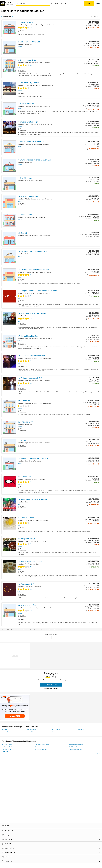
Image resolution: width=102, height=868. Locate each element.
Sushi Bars (21, 25)
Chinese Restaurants (45, 272)
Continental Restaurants (8, 747)
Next (56, 637)
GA (8, 630)
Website (20, 46)
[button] (98, 3)
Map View (8, 16)
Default (95, 17)
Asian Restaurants (44, 62)
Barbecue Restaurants (76, 744)
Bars (26, 180)
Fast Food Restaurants (76, 747)
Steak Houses (29, 461)
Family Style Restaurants (32, 85)
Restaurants (28, 44)
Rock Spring (56, 729)
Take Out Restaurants (31, 124)
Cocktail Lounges (33, 316)
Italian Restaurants (41, 749)
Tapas (37, 747)
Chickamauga (15, 630)
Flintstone (80, 729)
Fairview (54, 732)
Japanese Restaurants (47, 25)
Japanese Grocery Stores (32, 25)
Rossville (4, 729)
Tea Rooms (4, 751)
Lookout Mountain (6, 732)
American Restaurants (45, 124)
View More (97, 754)
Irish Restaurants (6, 744)
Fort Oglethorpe (31, 729)
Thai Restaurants (44, 144)
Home (3, 630)
